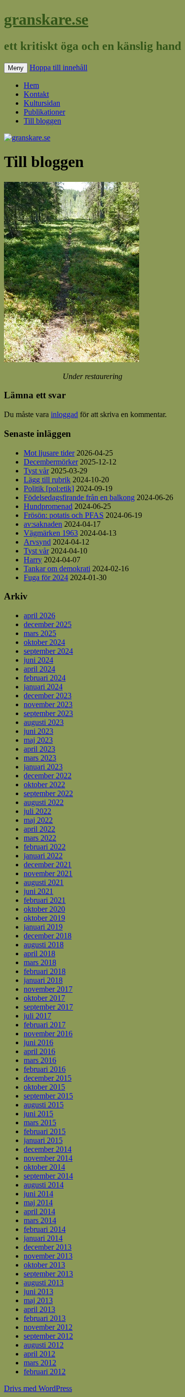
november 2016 (48, 1033)
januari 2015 (43, 1140)
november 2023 (48, 704)
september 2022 (48, 793)
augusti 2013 (44, 1282)
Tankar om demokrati (57, 568)
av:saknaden (43, 524)
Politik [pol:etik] (49, 488)
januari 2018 (43, 980)
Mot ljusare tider (49, 453)
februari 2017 (45, 1024)
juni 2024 (38, 660)
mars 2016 (40, 1060)
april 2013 (39, 1309)
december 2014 (48, 1149)
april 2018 (39, 953)
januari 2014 (43, 1238)
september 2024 (48, 651)
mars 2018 (40, 962)
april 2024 (39, 669)
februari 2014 (45, 1229)
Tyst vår (36, 470)
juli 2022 (37, 811)
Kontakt (36, 94)
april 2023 (39, 749)
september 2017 (48, 1007)
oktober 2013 (44, 1265)
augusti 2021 (44, 882)
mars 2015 (40, 1122)
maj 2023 (38, 740)
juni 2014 (38, 1193)
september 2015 (48, 1096)
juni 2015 (38, 1113)
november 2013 (48, 1256)
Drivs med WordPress (38, 1388)
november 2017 (48, 989)
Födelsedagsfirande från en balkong (79, 497)
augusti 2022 (44, 802)
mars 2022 (40, 838)
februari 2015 (45, 1131)
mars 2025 (40, 633)
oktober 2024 (44, 642)
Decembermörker (51, 462)
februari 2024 (45, 678)
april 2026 (39, 615)
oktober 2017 (44, 998)
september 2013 (48, 1274)
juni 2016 (38, 1042)
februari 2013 (45, 1318)
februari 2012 (45, 1371)
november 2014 (48, 1158)
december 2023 (48, 695)
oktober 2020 (44, 909)
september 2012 (48, 1336)
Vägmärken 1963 (51, 533)
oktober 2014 (44, 1167)
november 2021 (48, 873)
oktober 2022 (44, 784)
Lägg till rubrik (47, 479)
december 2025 (48, 624)
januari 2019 (43, 927)
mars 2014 (40, 1220)
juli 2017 (37, 1016)
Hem (31, 85)
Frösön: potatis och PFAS (64, 515)
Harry (33, 559)
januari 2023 (43, 766)
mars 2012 (40, 1362)
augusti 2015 (44, 1105)
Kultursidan (42, 103)
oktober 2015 (44, 1087)
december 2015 (48, 1078)
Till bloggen (42, 121)
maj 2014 (38, 1202)
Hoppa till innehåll (58, 67)
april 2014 (39, 1211)
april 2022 (39, 829)
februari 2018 (45, 971)
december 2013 (48, 1247)
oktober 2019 (44, 918)
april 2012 (39, 1354)
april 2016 (39, 1051)
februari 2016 (45, 1069)
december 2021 (48, 864)
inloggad (64, 414)
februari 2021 (45, 900)
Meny (16, 68)
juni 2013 (38, 1291)
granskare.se (46, 19)
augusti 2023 (44, 722)
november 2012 (48, 1327)
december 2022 (48, 775)
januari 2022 (43, 855)
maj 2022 (38, 820)
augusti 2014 (44, 1185)
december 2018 (48, 935)
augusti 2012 (44, 1345)
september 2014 (48, 1176)
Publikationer (44, 112)
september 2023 (48, 713)
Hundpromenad (48, 506)
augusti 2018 (44, 944)
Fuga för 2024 (46, 577)
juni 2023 (38, 731)
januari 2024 (43, 686)
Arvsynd (37, 542)
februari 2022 (45, 847)
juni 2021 (38, 891)
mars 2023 (40, 758)
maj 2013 (38, 1300)
